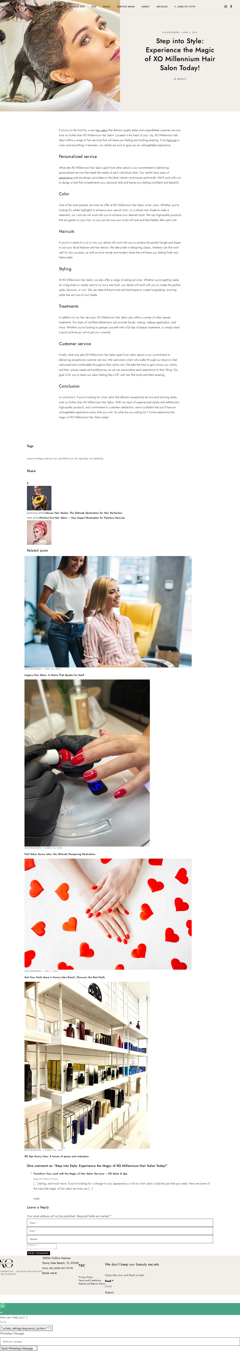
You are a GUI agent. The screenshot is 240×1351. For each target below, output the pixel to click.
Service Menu (126, 6)
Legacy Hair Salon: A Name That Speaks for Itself (54, 675)
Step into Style (91, 458)
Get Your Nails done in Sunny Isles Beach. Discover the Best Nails (64, 977)
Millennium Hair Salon (73, 458)
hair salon (102, 130)
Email (109, 1281)
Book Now (49, 1273)
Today (100, 458)
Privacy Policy (86, 1277)
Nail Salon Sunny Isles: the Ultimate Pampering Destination (60, 854)
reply (36, 1198)
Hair (59, 6)
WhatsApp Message (12, 1333)
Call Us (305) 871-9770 (57, 1268)
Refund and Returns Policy (92, 1283)
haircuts (172, 140)
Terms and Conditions (90, 1280)
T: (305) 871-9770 (185, 6)
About (146, 6)
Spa (94, 6)
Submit (109, 1292)
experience (66, 178)
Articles (162, 6)
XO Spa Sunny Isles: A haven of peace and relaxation (56, 1156)
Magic (41, 458)
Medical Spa (77, 6)
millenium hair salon (53, 458)
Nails (106, 6)
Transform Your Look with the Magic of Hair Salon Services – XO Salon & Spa (80, 1173)
